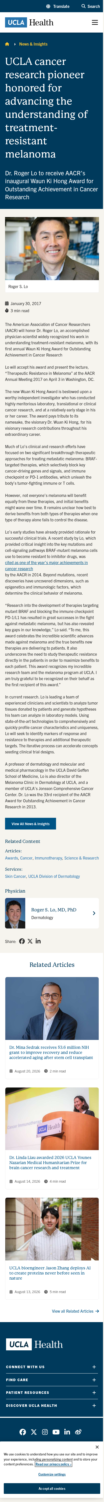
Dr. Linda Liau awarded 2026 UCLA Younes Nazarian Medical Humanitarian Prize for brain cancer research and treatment (50, 1162)
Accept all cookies (52, 1488)
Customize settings (52, 1474)
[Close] (97, 1447)
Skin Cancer (15, 876)
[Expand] (94, 1367)
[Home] (7, 44)
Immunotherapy (48, 857)
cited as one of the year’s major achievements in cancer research (46, 565)
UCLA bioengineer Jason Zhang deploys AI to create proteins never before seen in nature (50, 1273)
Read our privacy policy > (53, 1464)
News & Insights (33, 43)
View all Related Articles (72, 1310)
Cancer (26, 857)
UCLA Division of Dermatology (54, 876)
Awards (11, 857)
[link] (21, 941)
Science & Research (81, 857)
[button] (57, 6)
